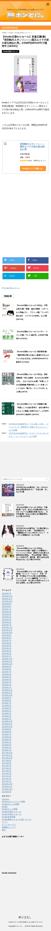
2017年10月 (7, 758)
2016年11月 (7, 787)
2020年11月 (7, 661)
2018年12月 (7, 721)
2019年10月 (7, 695)
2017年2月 (6, 779)
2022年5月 (6, 614)
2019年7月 (6, 703)
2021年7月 (6, 640)
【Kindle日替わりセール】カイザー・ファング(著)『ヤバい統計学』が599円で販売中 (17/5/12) (32, 335)
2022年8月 (6, 607)
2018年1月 (6, 750)
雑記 (4, 830)
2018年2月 (6, 747)
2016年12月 (7, 784)
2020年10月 (7, 664)
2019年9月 (6, 698)
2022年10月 (7, 601)
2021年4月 (6, 648)
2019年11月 (7, 693)
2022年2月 (6, 622)
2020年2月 (6, 685)
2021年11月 (7, 630)
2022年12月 (7, 596)
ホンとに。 (25, 917)
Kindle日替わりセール (12, 288)
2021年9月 (6, 635)
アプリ (5, 822)
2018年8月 (6, 732)
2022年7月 (6, 609)
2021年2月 (6, 654)
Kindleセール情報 (9, 809)
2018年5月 (6, 740)
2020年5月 (6, 677)
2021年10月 (7, 633)
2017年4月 (6, 774)
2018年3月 (6, 745)
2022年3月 (6, 620)
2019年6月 (6, 706)
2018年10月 (7, 727)
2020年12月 (7, 659)
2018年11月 (7, 724)
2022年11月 (7, 599)
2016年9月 (6, 792)
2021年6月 (6, 643)
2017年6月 (6, 768)
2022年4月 (6, 617)
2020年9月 (6, 667)
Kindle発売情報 (8, 817)
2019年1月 (6, 719)
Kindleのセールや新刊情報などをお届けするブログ (26, 922)
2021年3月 (6, 651)
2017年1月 (6, 781)
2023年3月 (6, 593)
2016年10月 (7, 789)
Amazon (5, 799)
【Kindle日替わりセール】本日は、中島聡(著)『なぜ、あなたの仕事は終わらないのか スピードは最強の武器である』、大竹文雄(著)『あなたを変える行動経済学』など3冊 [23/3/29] (32, 511)
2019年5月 (6, 708)
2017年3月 (6, 776)
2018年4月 (6, 742)
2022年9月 (6, 604)
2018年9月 (6, 729)
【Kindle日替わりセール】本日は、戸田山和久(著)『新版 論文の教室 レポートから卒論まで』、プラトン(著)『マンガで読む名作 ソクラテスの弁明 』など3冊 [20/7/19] (32, 312)
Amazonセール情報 (10, 804)
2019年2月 (6, 716)
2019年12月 (7, 690)
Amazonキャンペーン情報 (13, 802)
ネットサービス (9, 825)
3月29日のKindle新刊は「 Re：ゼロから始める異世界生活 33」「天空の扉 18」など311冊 (32, 489)
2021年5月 (6, 646)
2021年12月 (7, 627)
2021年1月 (6, 656)
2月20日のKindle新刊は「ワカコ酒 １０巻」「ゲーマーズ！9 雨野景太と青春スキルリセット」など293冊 (29, 427)
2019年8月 (6, 700)
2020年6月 (6, 674)
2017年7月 (6, 766)
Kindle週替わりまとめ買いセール (16, 819)
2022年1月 (6, 625)
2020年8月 (6, 669)
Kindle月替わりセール (11, 814)
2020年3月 (6, 682)
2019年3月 (6, 714)
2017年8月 (6, 763)
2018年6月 (6, 737)
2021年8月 (6, 638)
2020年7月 (6, 672)
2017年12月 (7, 753)
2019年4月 (6, 711)
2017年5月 (6, 771)
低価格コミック (9, 827)
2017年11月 (7, 755)
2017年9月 (6, 761)
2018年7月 (6, 734)
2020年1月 (6, 687)
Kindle (5, 807)
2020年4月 (6, 680)
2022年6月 (6, 612)
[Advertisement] (25, 201)
